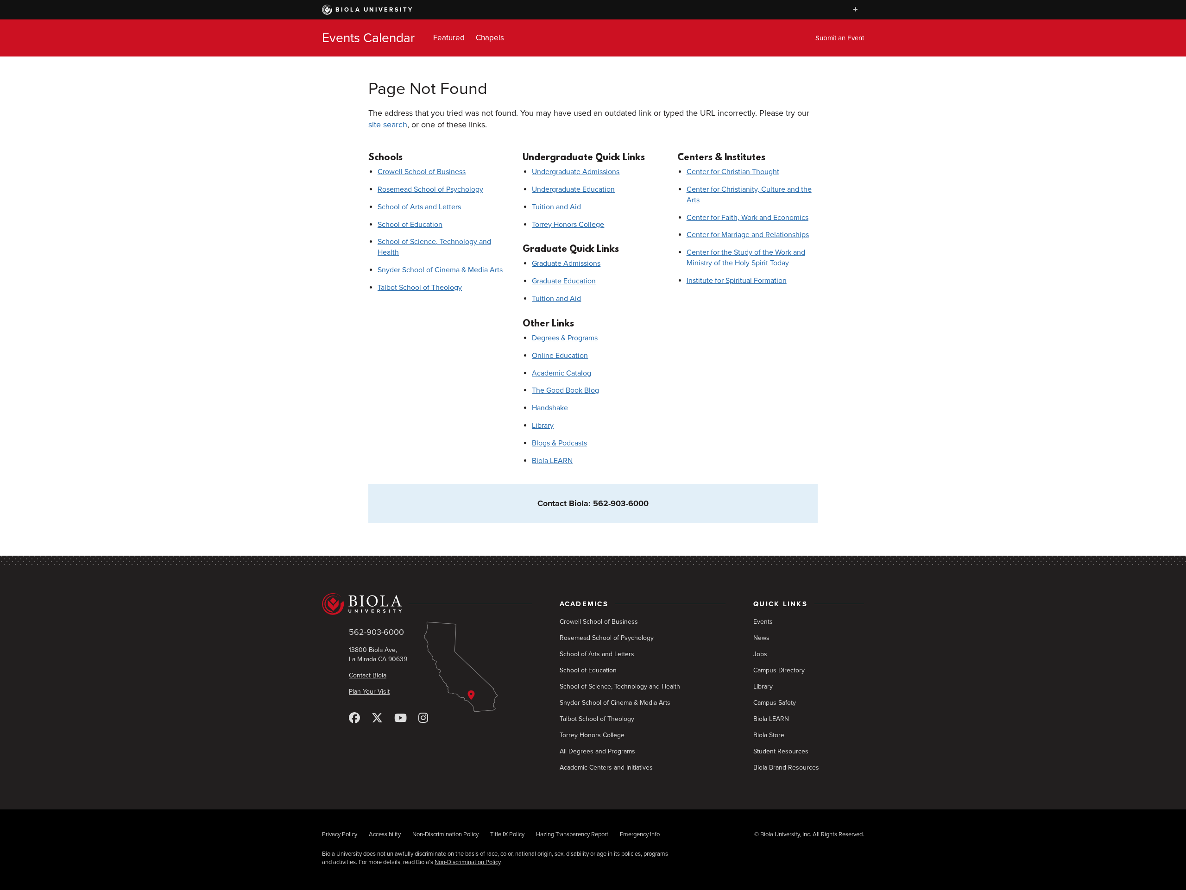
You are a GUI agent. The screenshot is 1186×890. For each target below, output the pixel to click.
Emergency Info (640, 834)
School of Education (410, 224)
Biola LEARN (552, 460)
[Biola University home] (427, 604)
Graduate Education (564, 281)
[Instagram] (423, 718)
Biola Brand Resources (786, 767)
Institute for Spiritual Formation (737, 280)
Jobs (760, 654)
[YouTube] (400, 718)
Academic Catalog (561, 373)
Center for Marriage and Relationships (748, 234)
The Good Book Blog (565, 390)
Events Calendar (368, 38)
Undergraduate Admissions (575, 171)
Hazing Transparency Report (572, 834)
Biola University (374, 9)
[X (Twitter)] (377, 718)
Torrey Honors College (568, 224)
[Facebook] (354, 718)
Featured (449, 38)
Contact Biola (367, 675)
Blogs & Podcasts (559, 443)
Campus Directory (779, 670)
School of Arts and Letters (419, 207)
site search (387, 124)
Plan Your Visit (369, 692)
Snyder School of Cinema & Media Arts (440, 270)
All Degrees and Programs (597, 751)
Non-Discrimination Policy (445, 834)
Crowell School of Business (422, 171)
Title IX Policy (507, 834)
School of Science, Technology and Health (620, 686)
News (761, 638)
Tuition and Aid (556, 207)
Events (763, 622)
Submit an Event (839, 38)
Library (543, 425)
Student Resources (780, 751)
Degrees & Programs (565, 338)
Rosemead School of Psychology (430, 189)
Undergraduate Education (573, 189)
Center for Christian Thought (733, 171)
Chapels (490, 38)
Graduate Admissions (566, 263)
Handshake (550, 408)
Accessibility (385, 834)
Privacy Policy (339, 834)
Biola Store (768, 735)
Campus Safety (774, 703)
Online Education (560, 355)
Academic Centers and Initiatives (606, 767)
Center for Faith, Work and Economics (747, 217)
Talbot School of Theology (420, 287)
